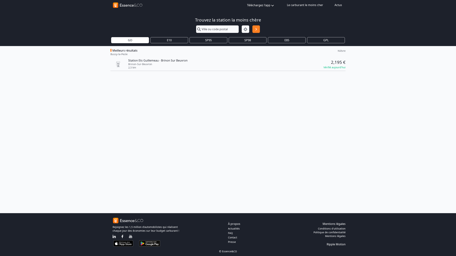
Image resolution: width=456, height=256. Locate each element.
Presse (232, 242)
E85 (286, 40)
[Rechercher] (256, 29)
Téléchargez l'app (258, 5)
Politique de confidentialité (330, 232)
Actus (338, 5)
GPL (326, 40)
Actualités (234, 228)
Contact (232, 237)
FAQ (230, 233)
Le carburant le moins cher (305, 5)
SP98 (247, 40)
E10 (169, 40)
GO (130, 40)
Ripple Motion (336, 244)
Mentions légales (335, 236)
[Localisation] (245, 29)
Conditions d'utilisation (332, 228)
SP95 (208, 40)
